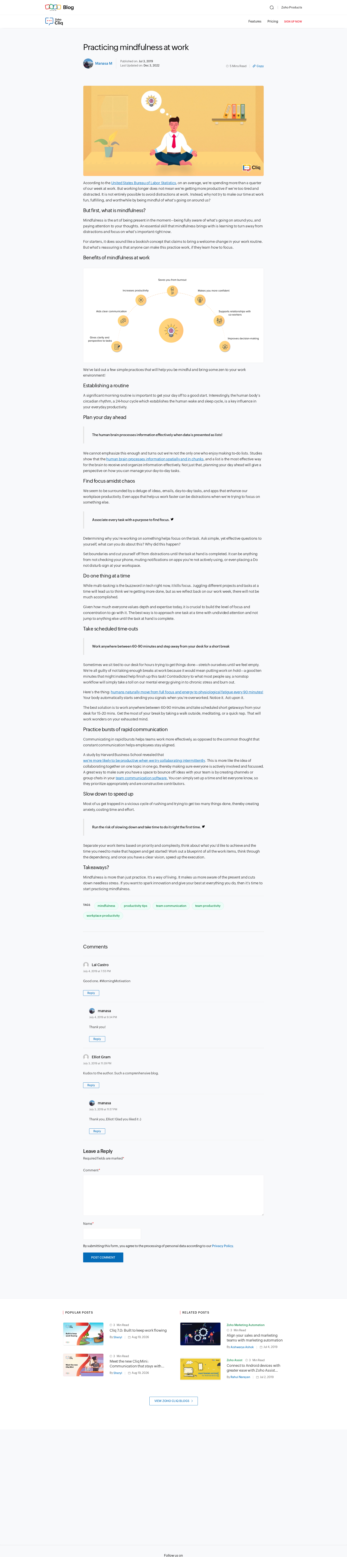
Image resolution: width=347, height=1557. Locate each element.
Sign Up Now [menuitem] (293, 21)
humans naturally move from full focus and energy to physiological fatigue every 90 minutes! (187, 692)
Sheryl (117, 1337)
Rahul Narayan (240, 1377)
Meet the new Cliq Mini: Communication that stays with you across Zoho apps (135, 1364)
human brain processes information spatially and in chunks (155, 459)
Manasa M (103, 63)
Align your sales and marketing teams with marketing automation (255, 1337)
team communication (171, 905)
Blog (68, 7)
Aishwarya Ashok (242, 1347)
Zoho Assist (234, 1360)
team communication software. (142, 778)
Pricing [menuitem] (272, 21)
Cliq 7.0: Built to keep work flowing (138, 1330)
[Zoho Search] (272, 7)
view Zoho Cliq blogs (172, 1401)
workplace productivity (103, 915)
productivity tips (135, 905)
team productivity (207, 905)
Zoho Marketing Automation (246, 1325)
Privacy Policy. (223, 1246)
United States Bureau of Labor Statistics (143, 183)
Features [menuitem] (254, 21)
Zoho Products (291, 7)
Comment (91, 1170)
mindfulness (106, 905)
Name (87, 1224)
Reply (91, 993)
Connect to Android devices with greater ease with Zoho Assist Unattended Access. (253, 1368)
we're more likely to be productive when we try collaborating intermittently (144, 760)
